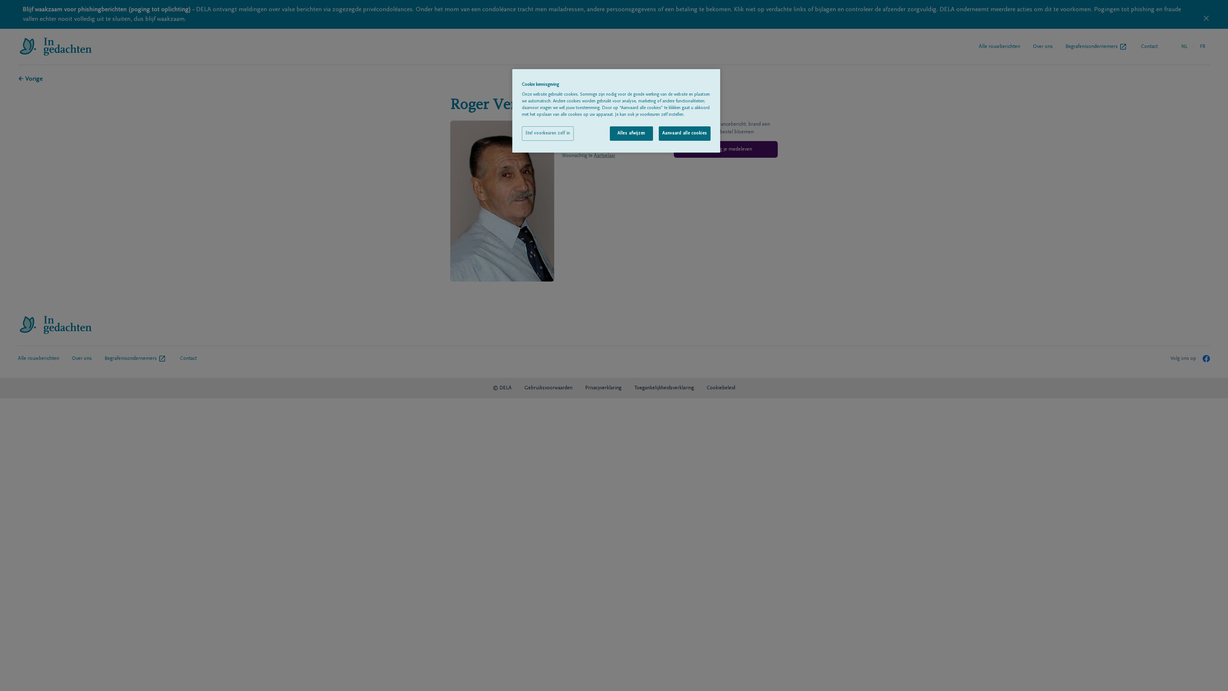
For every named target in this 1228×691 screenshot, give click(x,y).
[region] (616, 111)
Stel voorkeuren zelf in (547, 133)
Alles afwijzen (631, 133)
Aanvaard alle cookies (684, 133)
